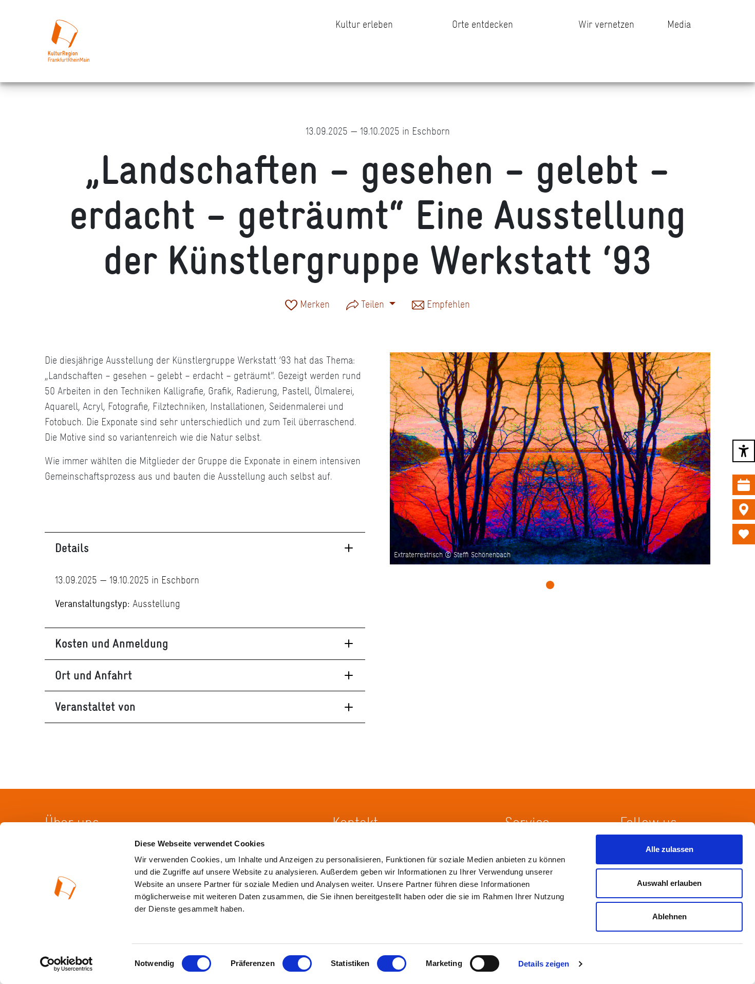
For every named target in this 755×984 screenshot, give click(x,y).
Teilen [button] (372, 304)
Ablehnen (669, 916)
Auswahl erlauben (669, 883)
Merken (313, 305)
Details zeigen (543, 963)
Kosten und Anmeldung (111, 643)
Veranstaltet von (95, 706)
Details (72, 547)
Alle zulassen (669, 849)
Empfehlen (447, 305)
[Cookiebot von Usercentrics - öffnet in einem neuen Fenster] (66, 964)
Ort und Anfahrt (93, 675)
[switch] (297, 963)
